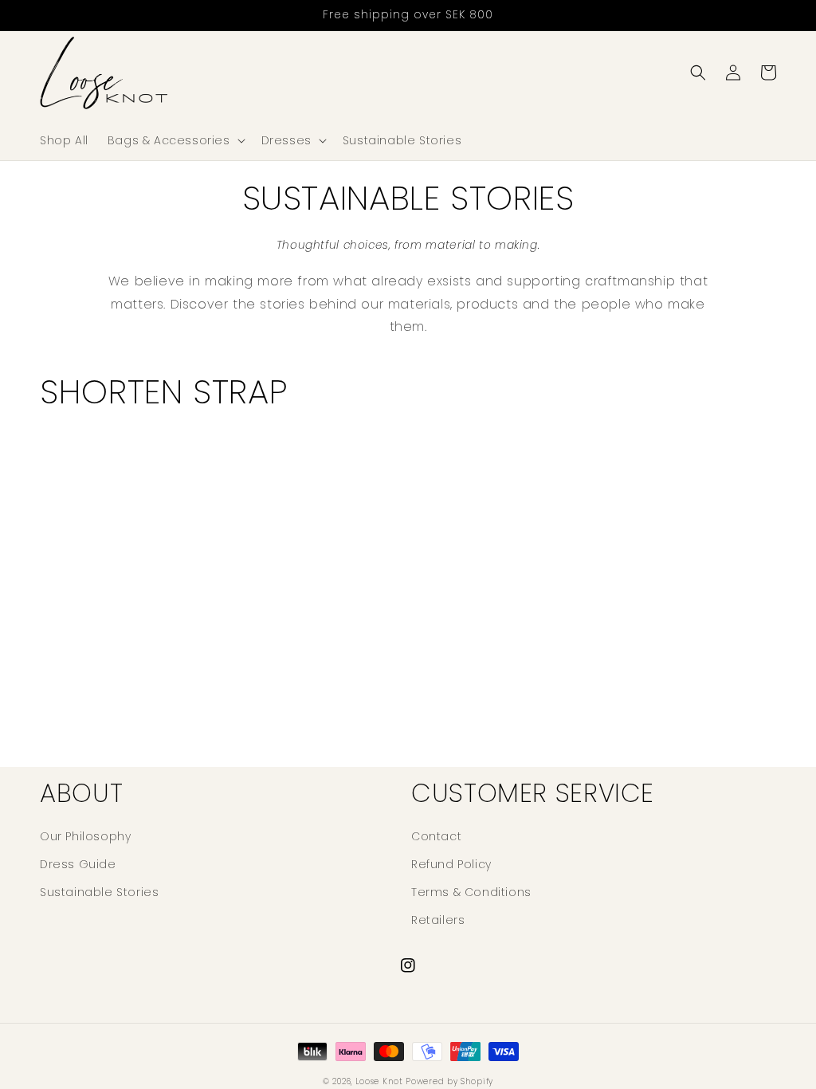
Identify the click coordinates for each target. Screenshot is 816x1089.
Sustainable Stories (99, 892)
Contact (436, 836)
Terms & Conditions (471, 892)
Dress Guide (78, 864)
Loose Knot (379, 1081)
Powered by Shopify (449, 1081)
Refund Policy (451, 864)
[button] (175, 140)
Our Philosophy (85, 836)
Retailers (438, 920)
